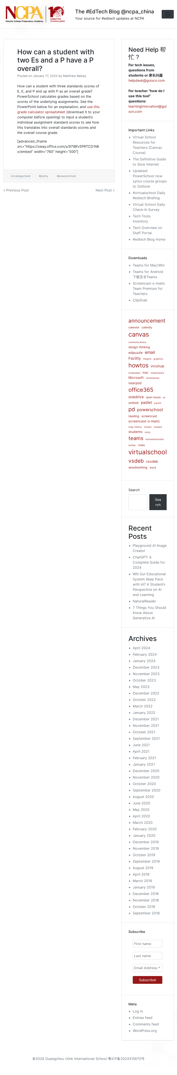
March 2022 (143, 706)
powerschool (67, 176)
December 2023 (146, 667)
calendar (133, 327)
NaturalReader (144, 601)
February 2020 (145, 829)
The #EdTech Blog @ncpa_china (114, 11)
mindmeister (153, 378)
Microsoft (136, 378)
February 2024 (145, 654)
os (164, 397)
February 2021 (144, 758)
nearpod (135, 383)
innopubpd (134, 372)
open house (153, 397)
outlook (133, 402)
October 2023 (144, 680)
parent (157, 403)
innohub (157, 366)
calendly (147, 327)
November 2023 (146, 674)
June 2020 (141, 803)
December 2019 (146, 842)
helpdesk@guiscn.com (146, 80)
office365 (140, 389)
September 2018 (146, 913)
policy (44, 176)
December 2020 (146, 771)
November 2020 (146, 777)
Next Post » (105, 190)
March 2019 (142, 881)
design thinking (139, 347)
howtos (138, 365)
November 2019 (146, 848)
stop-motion (135, 427)
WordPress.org (145, 1030)
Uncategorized (20, 176)
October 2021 (144, 732)
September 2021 (146, 738)
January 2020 (144, 835)
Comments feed (146, 1024)
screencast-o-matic (144, 421)
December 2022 (146, 693)
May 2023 (141, 687)
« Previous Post (16, 190)
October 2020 (144, 784)
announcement (146, 320)
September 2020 (146, 790)
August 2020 (143, 796)
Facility (134, 358)
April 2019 (141, 874)
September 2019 (146, 861)
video (141, 445)
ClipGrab (140, 300)
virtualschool (147, 452)
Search (134, 490)
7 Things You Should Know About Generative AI (149, 612)
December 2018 (146, 894)
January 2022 (144, 712)
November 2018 (146, 900)
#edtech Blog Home (149, 239)
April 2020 (141, 816)
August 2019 (143, 868)
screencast (149, 416)
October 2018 (144, 906)
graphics (158, 358)
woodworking (137, 467)
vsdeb (136, 461)
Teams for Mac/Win (148, 265)
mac (145, 372)
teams (135, 438)
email (150, 352)
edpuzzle (135, 353)
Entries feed (142, 1017)
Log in (138, 1011)
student (158, 427)
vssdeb (152, 461)
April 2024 (141, 648)
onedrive (136, 397)
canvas (138, 334)
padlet (146, 402)
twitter (132, 445)
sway (147, 432)
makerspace (157, 372)
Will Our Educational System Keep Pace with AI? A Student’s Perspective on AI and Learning (149, 584)
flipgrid (147, 358)
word (153, 467)
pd (131, 409)
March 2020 (143, 822)
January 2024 (144, 661)
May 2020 (141, 809)
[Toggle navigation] (168, 14)
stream (148, 427)
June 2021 (141, 745)
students (135, 432)
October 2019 (144, 855)
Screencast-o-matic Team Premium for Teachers (149, 288)
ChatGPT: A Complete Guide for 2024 (149, 562)
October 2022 (144, 699)
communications (137, 342)
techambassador (154, 439)
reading (133, 416)
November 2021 (146, 725)
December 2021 (146, 719)
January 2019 (144, 887)
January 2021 (144, 764)
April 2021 (141, 751)
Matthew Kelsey (74, 76)
